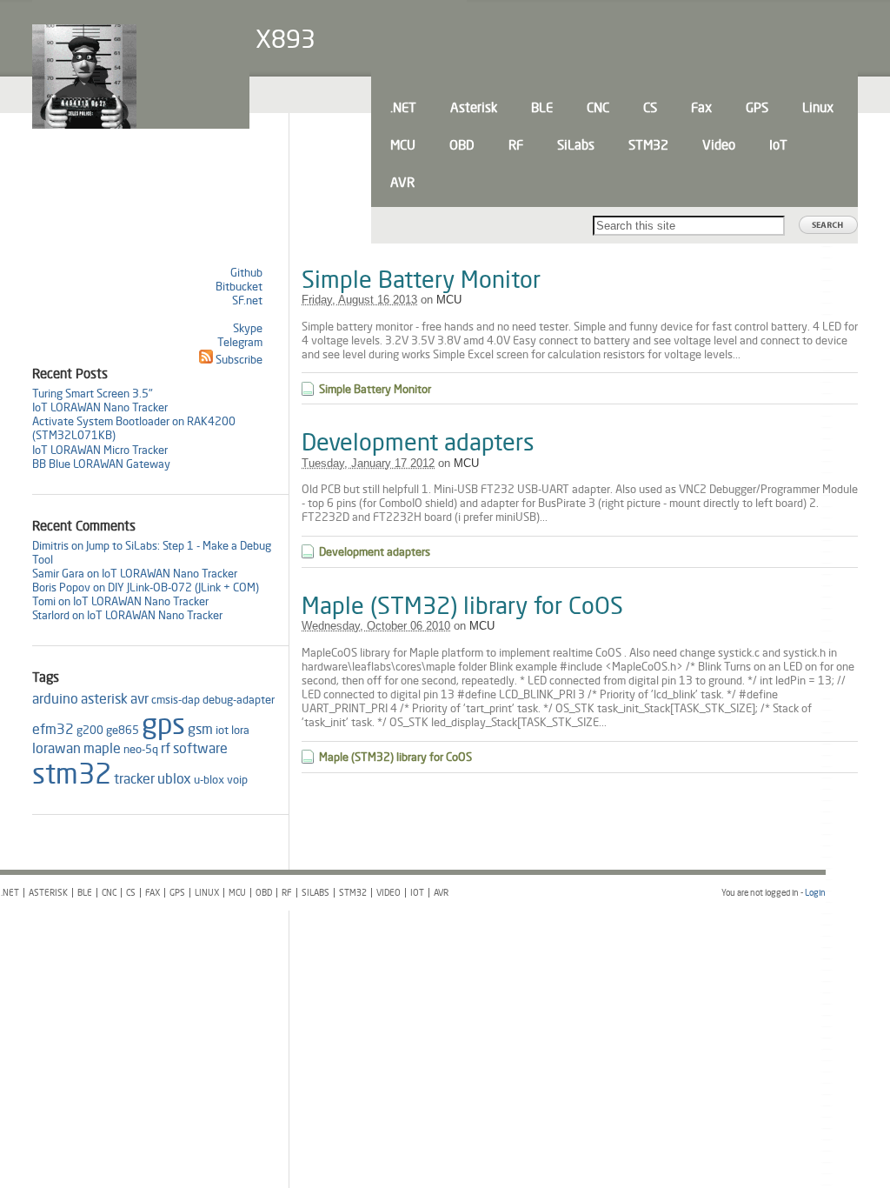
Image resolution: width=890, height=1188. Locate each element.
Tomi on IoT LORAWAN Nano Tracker (120, 601)
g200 (89, 730)
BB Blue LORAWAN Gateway (101, 464)
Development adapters (418, 442)
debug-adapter (239, 699)
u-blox (209, 779)
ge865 (122, 730)
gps (163, 723)
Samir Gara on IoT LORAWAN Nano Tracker (134, 573)
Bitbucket (239, 286)
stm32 (71, 773)
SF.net (247, 300)
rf (165, 748)
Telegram (239, 342)
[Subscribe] (206, 359)
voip (237, 779)
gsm (200, 729)
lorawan (56, 748)
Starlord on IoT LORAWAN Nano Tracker (127, 615)
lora (240, 730)
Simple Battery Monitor (421, 279)
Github (246, 272)
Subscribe (239, 359)
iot (222, 730)
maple (102, 748)
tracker (134, 779)
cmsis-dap (175, 699)
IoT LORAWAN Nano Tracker (100, 407)
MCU (449, 299)
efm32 (53, 729)
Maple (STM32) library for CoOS (462, 605)
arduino (55, 699)
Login (815, 892)
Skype (247, 328)
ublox (174, 779)
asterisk (104, 699)
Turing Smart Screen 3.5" (92, 393)
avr (139, 699)
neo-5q (140, 749)
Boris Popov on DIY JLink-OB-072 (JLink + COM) (145, 587)
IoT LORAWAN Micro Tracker (100, 450)
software (200, 748)
